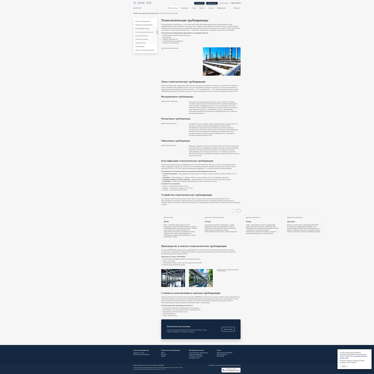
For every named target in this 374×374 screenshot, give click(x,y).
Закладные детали (140, 43)
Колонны (163, 354)
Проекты (202, 8)
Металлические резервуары (141, 354)
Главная (135, 13)
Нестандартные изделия (152, 13)
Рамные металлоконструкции (144, 25)
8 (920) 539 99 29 (236, 3)
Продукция (184, 8)
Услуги (194, 8)
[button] (239, 211)
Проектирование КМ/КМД (224, 352)
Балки (163, 352)
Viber (150, 3)
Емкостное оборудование (142, 21)
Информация (221, 8)
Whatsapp (142, 3)
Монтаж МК (220, 356)
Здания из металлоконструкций (144, 50)
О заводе (211, 8)
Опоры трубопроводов (141, 35)
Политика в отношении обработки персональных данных (225, 365)
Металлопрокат (173, 8)
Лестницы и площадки (141, 39)
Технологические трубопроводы (144, 32)
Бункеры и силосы (138, 352)
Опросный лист (199, 3)
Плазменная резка (222, 354)
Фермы (163, 356)
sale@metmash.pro (224, 3)
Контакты (237, 8)
